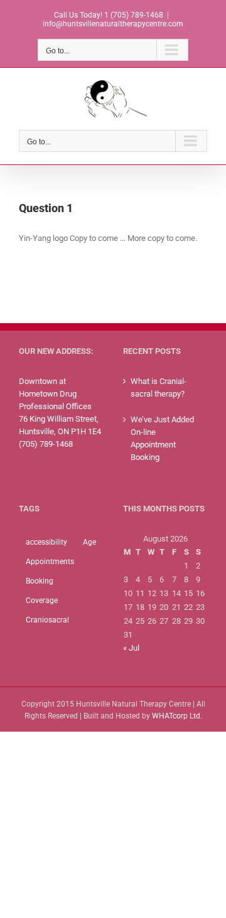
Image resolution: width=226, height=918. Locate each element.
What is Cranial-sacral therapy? (158, 387)
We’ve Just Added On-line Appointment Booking (162, 438)
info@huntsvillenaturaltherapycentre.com (113, 23)
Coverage (42, 600)
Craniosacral (47, 620)
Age (89, 542)
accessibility (46, 542)
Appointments (50, 561)
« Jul (131, 648)
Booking (39, 581)
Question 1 (46, 208)
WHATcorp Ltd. (177, 716)
